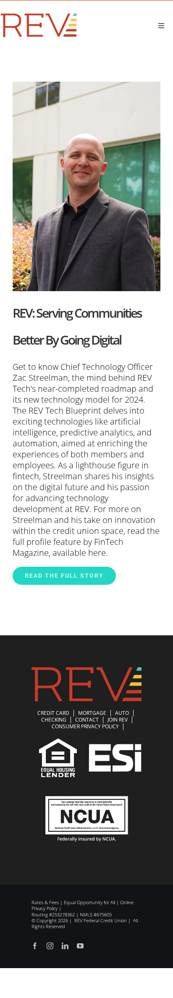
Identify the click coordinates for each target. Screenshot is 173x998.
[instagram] (50, 945)
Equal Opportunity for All (89, 902)
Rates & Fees (45, 902)
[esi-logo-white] (115, 748)
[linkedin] (65, 945)
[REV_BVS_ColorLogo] (39, 15)
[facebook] (34, 945)
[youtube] (80, 945)
